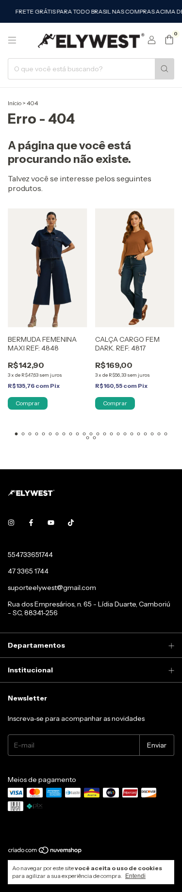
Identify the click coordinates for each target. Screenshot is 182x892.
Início (14, 103)
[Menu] (12, 40)
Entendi (135, 876)
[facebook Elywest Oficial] (31, 522)
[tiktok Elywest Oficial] (70, 522)
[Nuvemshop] (45, 852)
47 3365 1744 (28, 571)
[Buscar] (164, 69)
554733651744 (30, 554)
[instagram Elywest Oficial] (11, 522)
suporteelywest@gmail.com (52, 587)
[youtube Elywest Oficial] (51, 522)
